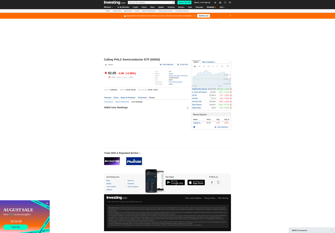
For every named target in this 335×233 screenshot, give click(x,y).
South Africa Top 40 (199, 89)
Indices (196, 62)
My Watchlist (124, 7)
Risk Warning (223, 198)
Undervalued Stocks (165, 11)
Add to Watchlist (168, 64)
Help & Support (132, 187)
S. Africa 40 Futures (199, 92)
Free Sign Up (205, 2)
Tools (190, 7)
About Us (130, 181)
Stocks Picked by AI (149, 11)
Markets (107, 7)
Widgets (109, 190)
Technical (171, 7)
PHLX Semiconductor (175, 82)
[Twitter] (218, 182)
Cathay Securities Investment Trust (180, 75)
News (152, 7)
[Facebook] (211, 182)
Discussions (108, 102)
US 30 (194, 95)
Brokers (181, 7)
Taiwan (171, 73)
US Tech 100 (197, 101)
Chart (116, 97)
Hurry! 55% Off (184, 2)
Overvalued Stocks (182, 11)
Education (199, 7)
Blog (108, 181)
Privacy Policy (209, 198)
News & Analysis (128, 97)
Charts (144, 7)
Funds (137, 11)
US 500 (195, 98)
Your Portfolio (111, 187)
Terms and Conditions (193, 198)
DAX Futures (197, 105)
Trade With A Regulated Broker (121, 153)
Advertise (130, 184)
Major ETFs (117, 11)
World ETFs (128, 11)
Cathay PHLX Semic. (201, 123)
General (107, 97)
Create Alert (184, 64)
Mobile (109, 184)
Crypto (135, 7)
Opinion (161, 7)
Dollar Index (196, 108)
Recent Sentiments (122, 102)
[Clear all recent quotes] (194, 126)
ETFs (108, 11)
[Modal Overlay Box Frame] (25, 216)
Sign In (196, 2)
